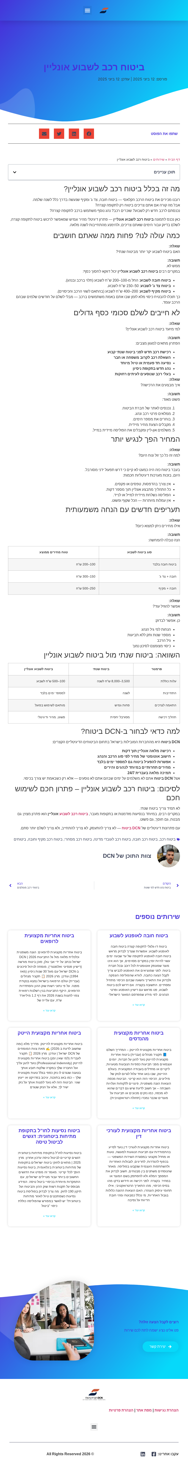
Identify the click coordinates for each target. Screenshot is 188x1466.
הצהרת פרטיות (121, 1410)
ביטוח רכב (168, 839)
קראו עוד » (139, 1004)
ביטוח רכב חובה (145, 839)
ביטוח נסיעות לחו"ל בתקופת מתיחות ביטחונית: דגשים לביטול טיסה (49, 1136)
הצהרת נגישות (167, 1410)
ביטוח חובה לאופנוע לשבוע (139, 935)
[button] (87, 10)
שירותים (158, 159)
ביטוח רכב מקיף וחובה (45, 839)
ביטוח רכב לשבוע (73, 814)
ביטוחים (20, 839)
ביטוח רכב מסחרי (78, 839)
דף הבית (174, 159)
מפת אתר (144, 1410)
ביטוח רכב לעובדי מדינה (112, 839)
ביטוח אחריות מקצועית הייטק (49, 1033)
